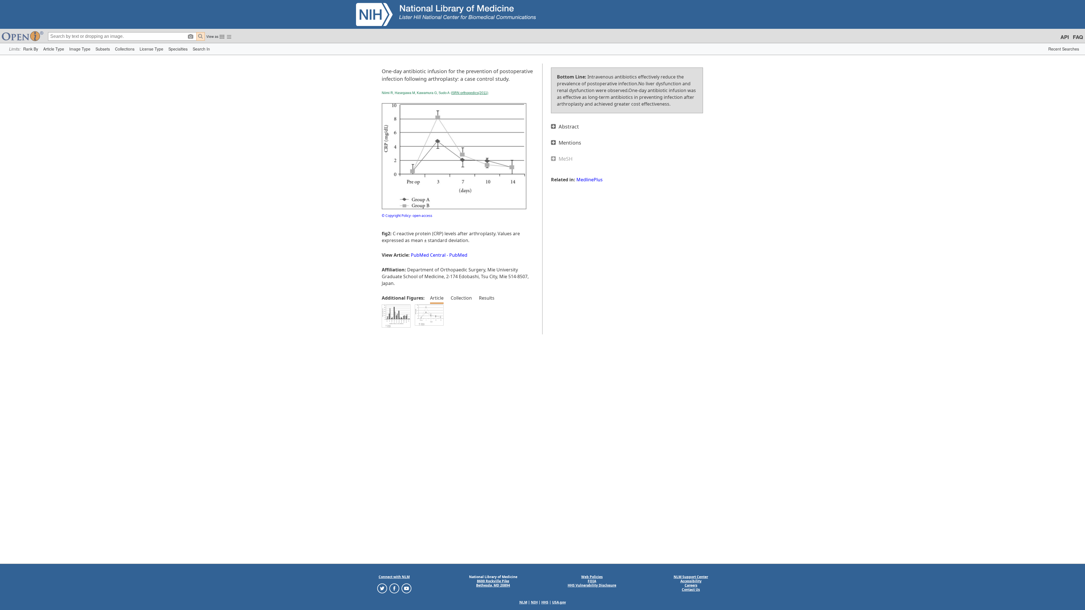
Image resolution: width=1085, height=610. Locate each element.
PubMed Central (428, 255)
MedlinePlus (589, 180)
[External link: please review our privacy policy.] (382, 588)
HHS (544, 602)
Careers (691, 585)
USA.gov (559, 602)
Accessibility (691, 581)
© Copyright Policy (396, 215)
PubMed (458, 255)
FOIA (592, 581)
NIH (534, 602)
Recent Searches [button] (1063, 49)
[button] (30, 49)
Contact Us (691, 589)
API (1064, 37)
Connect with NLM (394, 576)
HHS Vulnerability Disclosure (592, 585)
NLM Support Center (691, 576)
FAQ (1078, 37)
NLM (523, 602)
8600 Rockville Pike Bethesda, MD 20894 (493, 583)
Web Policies (592, 576)
